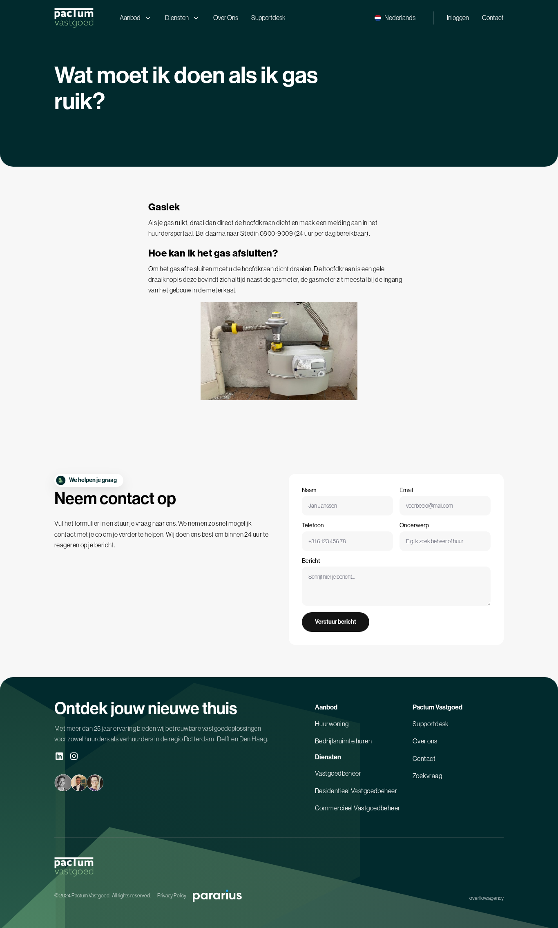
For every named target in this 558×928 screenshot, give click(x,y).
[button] (395, 18)
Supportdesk (268, 17)
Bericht (311, 561)
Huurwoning (332, 723)
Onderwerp (414, 525)
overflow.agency (486, 898)
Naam (309, 490)
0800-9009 (276, 233)
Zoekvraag (427, 775)
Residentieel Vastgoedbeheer (356, 790)
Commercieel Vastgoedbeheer (357, 808)
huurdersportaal (170, 233)
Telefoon (313, 525)
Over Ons (225, 17)
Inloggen (458, 17)
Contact (493, 17)
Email (406, 490)
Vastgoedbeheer (338, 773)
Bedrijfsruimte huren (343, 741)
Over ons (425, 741)
